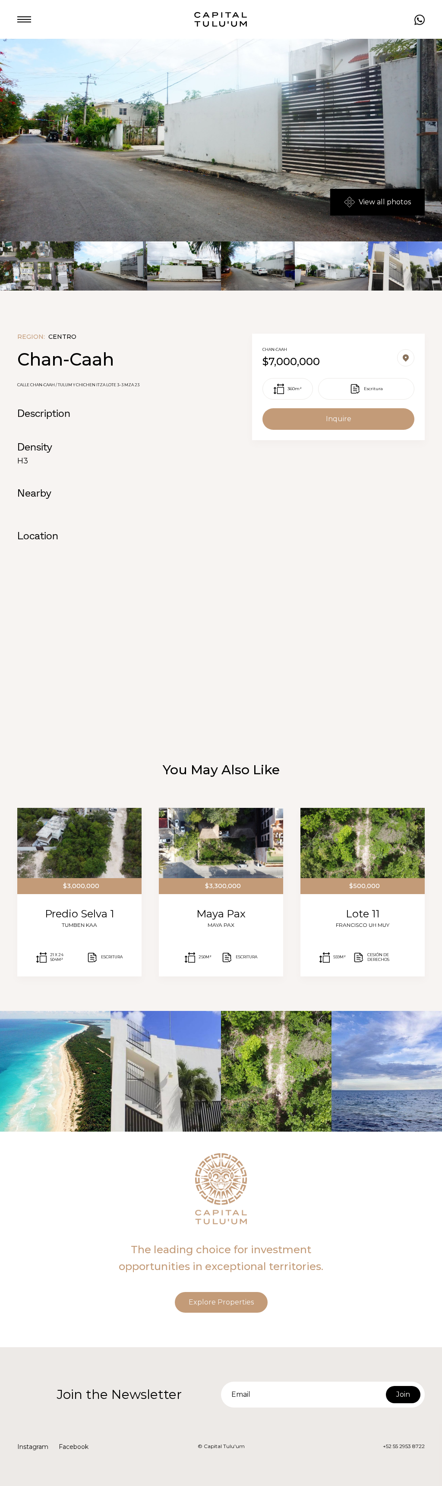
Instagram (32, 1447)
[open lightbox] (37, 266)
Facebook (73, 1447)
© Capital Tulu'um (221, 1446)
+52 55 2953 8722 (404, 1446)
